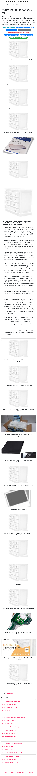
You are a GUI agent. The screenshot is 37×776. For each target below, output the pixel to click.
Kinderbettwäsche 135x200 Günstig (11, 759)
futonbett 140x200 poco (26, 35)
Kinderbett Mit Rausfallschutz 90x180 (12, 743)
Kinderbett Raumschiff (8, 749)
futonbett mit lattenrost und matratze (18, 32)
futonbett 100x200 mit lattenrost (24, 27)
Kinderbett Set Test (7, 714)
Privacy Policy (21, 772)
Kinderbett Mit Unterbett (8, 740)
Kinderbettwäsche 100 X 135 (10, 762)
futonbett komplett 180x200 (11, 35)
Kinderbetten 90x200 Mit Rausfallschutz (13, 753)
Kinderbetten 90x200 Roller (9, 736)
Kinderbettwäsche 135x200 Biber (11, 704)
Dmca (5, 772)
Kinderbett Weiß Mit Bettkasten (10, 724)
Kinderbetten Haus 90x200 (9, 707)
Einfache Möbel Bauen (17, 1)
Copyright (30, 772)
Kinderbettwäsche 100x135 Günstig (11, 756)
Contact (12, 772)
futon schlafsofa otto (9, 27)
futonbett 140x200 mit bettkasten (18, 37)
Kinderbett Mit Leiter (7, 746)
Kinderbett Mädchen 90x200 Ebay (11, 701)
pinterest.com (11, 693)
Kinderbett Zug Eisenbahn (9, 733)
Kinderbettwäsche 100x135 (9, 730)
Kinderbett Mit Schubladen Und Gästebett (13, 717)
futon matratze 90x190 (24, 30)
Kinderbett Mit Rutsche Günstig (10, 727)
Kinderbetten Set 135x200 (9, 720)
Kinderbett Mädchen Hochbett (10, 711)
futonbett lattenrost (12, 30)
